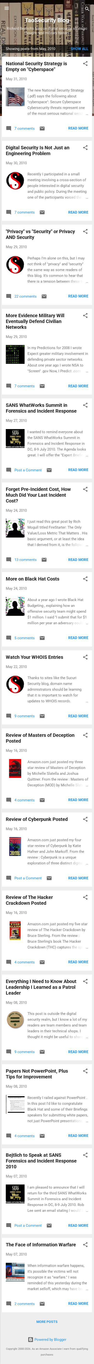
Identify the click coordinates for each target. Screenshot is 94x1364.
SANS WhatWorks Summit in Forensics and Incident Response (41, 408)
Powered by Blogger (50, 1339)
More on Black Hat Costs (32, 579)
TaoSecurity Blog (47, 20)
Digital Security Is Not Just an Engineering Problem (37, 150)
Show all (79, 49)
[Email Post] (42, 130)
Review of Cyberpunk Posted (37, 819)
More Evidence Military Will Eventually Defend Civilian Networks (35, 321)
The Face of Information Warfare (41, 1245)
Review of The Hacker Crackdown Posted (29, 900)
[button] (85, 64)
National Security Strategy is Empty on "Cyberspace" (36, 66)
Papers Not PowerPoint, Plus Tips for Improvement (37, 1074)
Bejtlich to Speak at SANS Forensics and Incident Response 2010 (41, 1161)
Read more (78, 128)
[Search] (87, 9)
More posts (47, 1322)
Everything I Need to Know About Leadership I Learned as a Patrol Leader (41, 987)
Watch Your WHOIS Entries (34, 657)
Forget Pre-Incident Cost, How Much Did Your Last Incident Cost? (38, 495)
